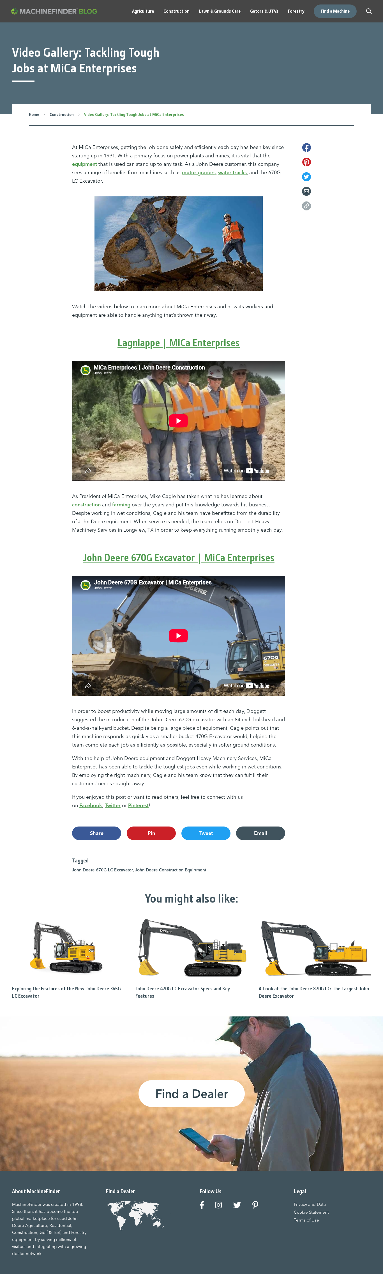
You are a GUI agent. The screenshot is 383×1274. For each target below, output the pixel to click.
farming (121, 504)
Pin (151, 833)
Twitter (113, 805)
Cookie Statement (311, 1212)
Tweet (206, 833)
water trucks (232, 172)
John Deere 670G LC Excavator (102, 870)
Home (34, 114)
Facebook (90, 805)
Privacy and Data (310, 1204)
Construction (62, 114)
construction (86, 504)
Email (260, 833)
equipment (84, 164)
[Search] (369, 11)
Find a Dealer (191, 1093)
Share (96, 833)
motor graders (199, 172)
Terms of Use (306, 1220)
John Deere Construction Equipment (170, 870)
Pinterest (138, 805)
